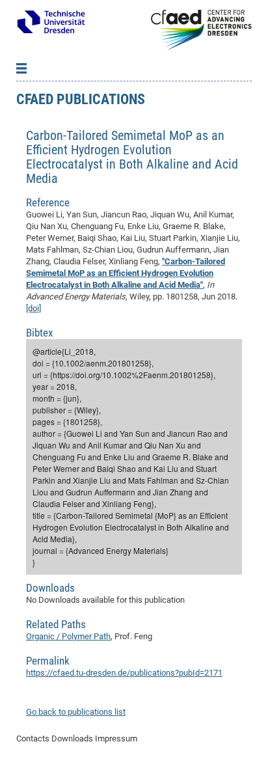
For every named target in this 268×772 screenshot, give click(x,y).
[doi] (33, 308)
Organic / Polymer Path (68, 636)
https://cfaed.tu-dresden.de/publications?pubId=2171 (124, 673)
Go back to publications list (76, 712)
